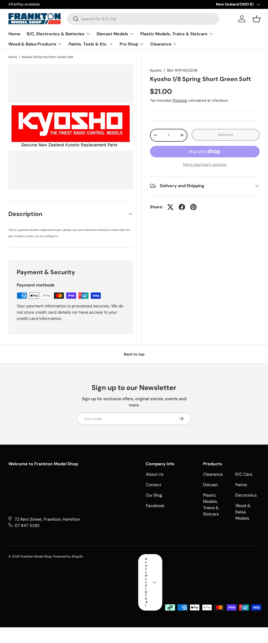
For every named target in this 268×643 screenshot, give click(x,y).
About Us (155, 474)
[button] (256, 19)
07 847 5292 (27, 525)
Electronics (246, 495)
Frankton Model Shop (36, 556)
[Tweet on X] (170, 207)
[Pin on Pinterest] (193, 207)
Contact (153, 484)
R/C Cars (243, 474)
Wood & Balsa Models (242, 512)
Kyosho (156, 70)
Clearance (213, 474)
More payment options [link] (204, 164)
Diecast (210, 484)
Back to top (134, 354)
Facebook (155, 505)
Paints (241, 484)
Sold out (225, 134)
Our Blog (154, 495)
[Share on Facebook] (182, 207)
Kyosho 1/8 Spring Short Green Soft (47, 57)
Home (12, 57)
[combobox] (143, 19)
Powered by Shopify (68, 556)
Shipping (179, 100)
